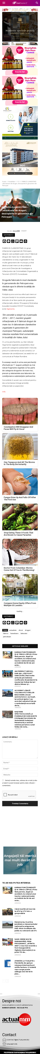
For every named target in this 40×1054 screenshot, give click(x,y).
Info (4, 392)
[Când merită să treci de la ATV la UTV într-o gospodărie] (7, 911)
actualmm (12, 630)
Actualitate (11, 181)
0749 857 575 (12, 1044)
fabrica (5, 633)
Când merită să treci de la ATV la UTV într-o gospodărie (25, 911)
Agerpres (10, 309)
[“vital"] (20, 860)
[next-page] (7, 981)
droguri (28, 630)
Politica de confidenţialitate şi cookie (20, 1052)
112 (18, 181)
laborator (24, 633)
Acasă (4, 181)
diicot (21, 630)
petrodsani (7, 637)
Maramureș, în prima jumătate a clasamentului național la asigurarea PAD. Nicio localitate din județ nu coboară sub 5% (26, 926)
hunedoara (14, 633)
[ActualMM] (4, 231)
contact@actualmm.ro (18, 1040)
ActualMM (16, 231)
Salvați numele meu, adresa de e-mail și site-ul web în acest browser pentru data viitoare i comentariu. (19, 782)
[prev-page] (3, 981)
